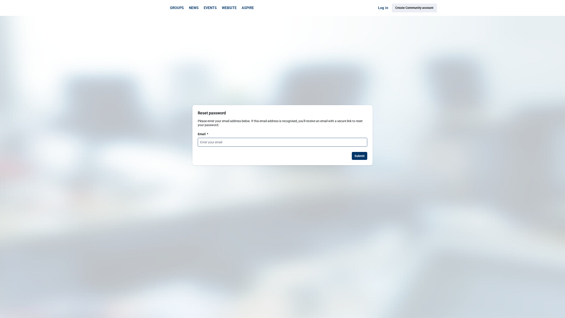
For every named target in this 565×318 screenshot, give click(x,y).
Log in (383, 8)
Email (203, 134)
